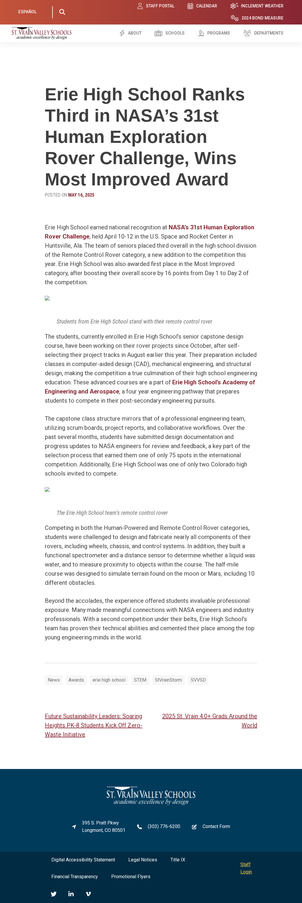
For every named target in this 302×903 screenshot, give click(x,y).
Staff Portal (160, 6)
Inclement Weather (262, 6)
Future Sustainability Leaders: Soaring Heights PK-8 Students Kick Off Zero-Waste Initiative (93, 725)
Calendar (206, 6)
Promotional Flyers (130, 876)
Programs (218, 33)
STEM (140, 680)
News (54, 680)
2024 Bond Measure (262, 18)
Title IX (177, 860)
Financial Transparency (74, 876)
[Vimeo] (88, 894)
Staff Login (246, 868)
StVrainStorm (168, 680)
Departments (269, 33)
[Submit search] (62, 12)
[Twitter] (54, 894)
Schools (175, 33)
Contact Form (216, 826)
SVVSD (198, 680)
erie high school (109, 680)
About (135, 33)
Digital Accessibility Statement (83, 860)
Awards (76, 680)
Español (27, 11)
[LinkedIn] (71, 894)
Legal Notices (142, 860)
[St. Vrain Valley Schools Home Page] (151, 803)
